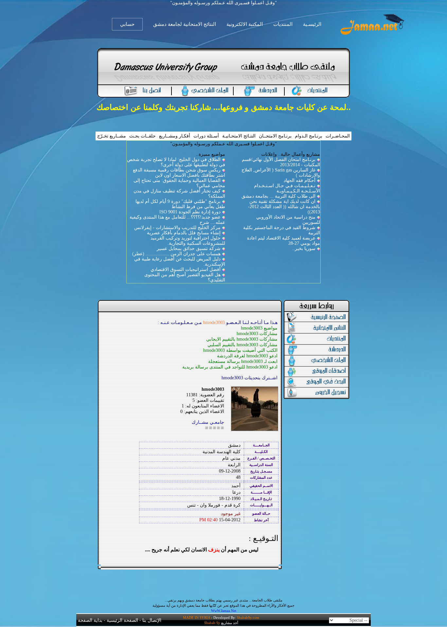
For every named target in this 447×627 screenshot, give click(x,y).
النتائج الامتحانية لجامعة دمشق (184, 24)
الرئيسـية (312, 24)
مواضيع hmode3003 (259, 328)
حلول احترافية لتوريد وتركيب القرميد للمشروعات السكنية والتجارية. (188, 241)
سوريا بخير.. (303, 248)
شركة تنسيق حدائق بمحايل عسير (189, 248)
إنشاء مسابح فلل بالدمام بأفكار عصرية (184, 232)
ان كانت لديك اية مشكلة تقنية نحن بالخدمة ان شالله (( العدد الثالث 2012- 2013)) (284, 206)
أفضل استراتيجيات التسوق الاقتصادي (186, 269)
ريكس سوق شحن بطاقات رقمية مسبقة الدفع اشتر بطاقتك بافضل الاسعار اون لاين (179, 173)
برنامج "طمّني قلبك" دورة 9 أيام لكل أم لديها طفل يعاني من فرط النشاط (180, 204)
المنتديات (283, 24)
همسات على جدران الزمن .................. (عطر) (176, 253)
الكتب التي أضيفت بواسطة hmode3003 (240, 350)
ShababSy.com (248, 617)
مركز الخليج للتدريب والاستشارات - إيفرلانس (177, 227)
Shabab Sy (212, 623)
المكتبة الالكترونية (244, 24)
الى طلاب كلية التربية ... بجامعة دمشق (278, 196)
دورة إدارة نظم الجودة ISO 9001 (190, 211)
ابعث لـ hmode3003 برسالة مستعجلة (242, 361)
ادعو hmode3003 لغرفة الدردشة (247, 355)
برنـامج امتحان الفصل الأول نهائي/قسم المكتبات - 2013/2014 (281, 162)
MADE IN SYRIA (196, 617)
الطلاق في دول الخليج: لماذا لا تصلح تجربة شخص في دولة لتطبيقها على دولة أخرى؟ (176, 162)
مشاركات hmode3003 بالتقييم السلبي (242, 344)
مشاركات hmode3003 (257, 333)
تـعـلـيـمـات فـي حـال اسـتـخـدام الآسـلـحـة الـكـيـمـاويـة (287, 188)
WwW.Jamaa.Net (223, 611)
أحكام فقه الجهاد (299, 180)
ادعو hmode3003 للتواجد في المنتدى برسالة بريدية (229, 367)
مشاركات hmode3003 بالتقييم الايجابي (241, 339)
